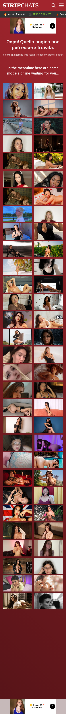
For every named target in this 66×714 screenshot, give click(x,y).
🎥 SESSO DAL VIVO (40, 14)
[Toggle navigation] (61, 5)
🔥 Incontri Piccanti (14, 14)
